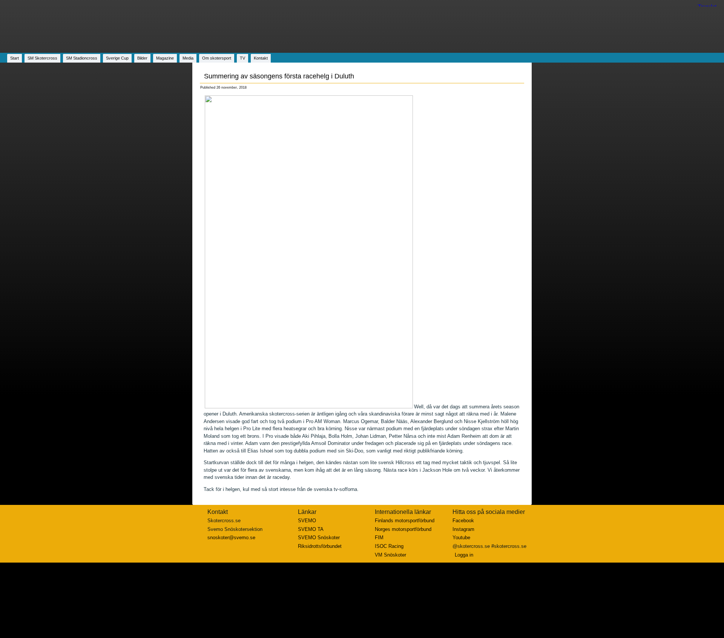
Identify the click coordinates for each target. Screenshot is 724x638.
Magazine (165, 58)
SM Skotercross (42, 58)
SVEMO (307, 520)
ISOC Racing (389, 546)
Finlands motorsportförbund (404, 520)
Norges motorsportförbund (403, 529)
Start (14, 58)
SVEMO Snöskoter (319, 537)
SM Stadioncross (81, 58)
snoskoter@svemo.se (231, 537)
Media (188, 58)
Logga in (464, 555)
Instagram (463, 529)
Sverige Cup (117, 58)
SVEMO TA (311, 529)
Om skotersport (216, 58)
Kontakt (261, 58)
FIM (379, 537)
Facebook (463, 520)
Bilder (142, 58)
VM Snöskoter (390, 555)
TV (242, 58)
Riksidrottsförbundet (320, 546)
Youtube (461, 537)
